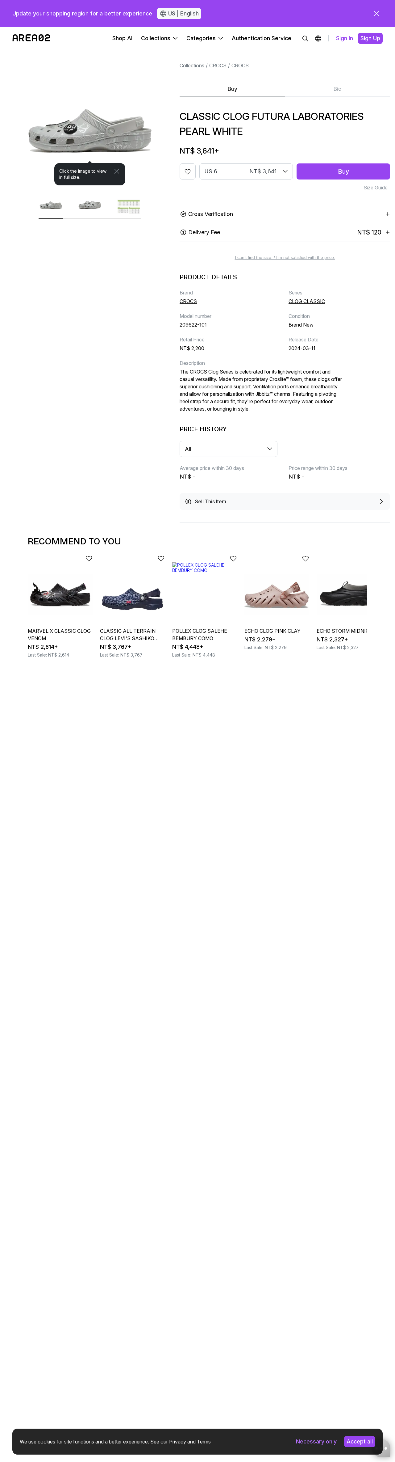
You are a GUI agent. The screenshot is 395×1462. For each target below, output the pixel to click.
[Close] (116, 171)
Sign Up (370, 38)
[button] (318, 38)
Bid (337, 89)
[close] (376, 13)
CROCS (218, 65)
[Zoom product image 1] (90, 117)
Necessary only (316, 1441)
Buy (232, 89)
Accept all (360, 1441)
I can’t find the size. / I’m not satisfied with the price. (285, 257)
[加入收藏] (188, 171)
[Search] (305, 38)
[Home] (31, 38)
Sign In (344, 38)
